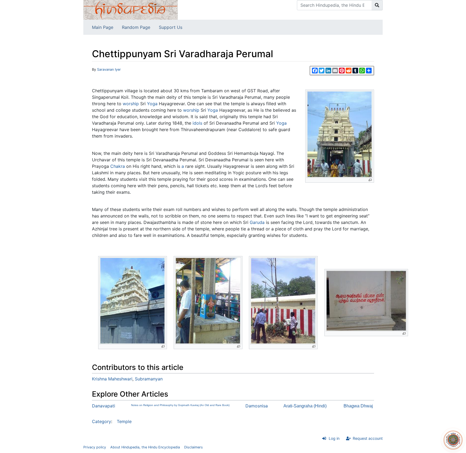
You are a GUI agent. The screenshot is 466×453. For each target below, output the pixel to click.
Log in (334, 438)
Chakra (117, 166)
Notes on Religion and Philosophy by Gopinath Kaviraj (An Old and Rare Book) (180, 405)
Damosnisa (256, 405)
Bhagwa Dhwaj (358, 406)
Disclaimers (193, 447)
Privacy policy (94, 447)
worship (131, 103)
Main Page (102, 27)
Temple (124, 421)
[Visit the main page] (130, 9)
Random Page (136, 27)
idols (197, 123)
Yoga (152, 103)
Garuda (257, 222)
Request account (368, 438)
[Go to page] (377, 5)
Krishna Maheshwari (112, 379)
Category (101, 421)
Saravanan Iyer (109, 69)
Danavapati (103, 405)
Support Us (170, 27)
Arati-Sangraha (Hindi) (305, 406)
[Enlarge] (370, 180)
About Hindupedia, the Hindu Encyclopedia (145, 447)
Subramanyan (149, 379)
